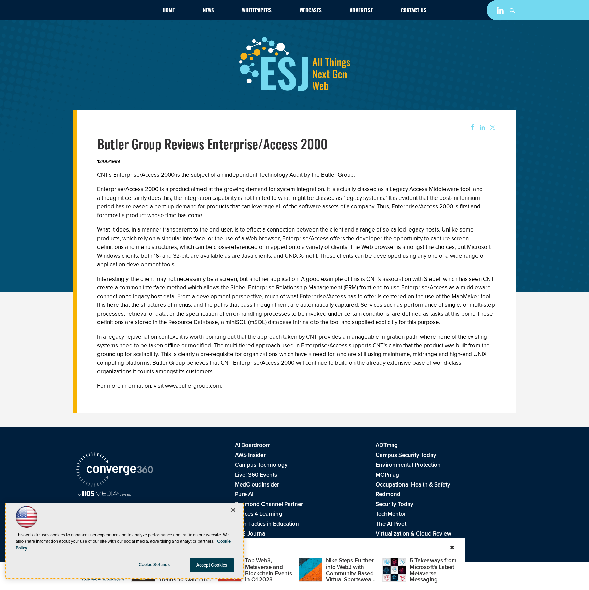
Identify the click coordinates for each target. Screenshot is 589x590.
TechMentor (391, 514)
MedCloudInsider (257, 484)
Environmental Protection (408, 465)
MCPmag (387, 475)
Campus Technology (261, 465)
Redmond (388, 494)
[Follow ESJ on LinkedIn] (501, 12)
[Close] (233, 510)
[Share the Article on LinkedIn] (481, 127)
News (208, 11)
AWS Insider (250, 455)
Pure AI (244, 494)
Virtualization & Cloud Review (413, 533)
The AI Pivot (391, 524)
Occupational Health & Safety (413, 484)
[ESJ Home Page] (116, 11)
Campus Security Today (406, 455)
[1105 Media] (104, 494)
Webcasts (311, 11)
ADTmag (387, 445)
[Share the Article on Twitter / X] (492, 127)
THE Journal (251, 533)
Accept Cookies (211, 565)
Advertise (361, 11)
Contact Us (413, 11)
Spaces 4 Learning (258, 514)
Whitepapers (257, 11)
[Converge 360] (114, 470)
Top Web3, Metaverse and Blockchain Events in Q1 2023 (268, 570)
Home (169, 11)
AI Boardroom (253, 445)
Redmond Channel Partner (269, 504)
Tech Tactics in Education (267, 524)
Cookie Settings (154, 564)
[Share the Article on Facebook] (470, 127)
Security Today (394, 504)
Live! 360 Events (256, 475)
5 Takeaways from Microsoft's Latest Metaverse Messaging (433, 570)
